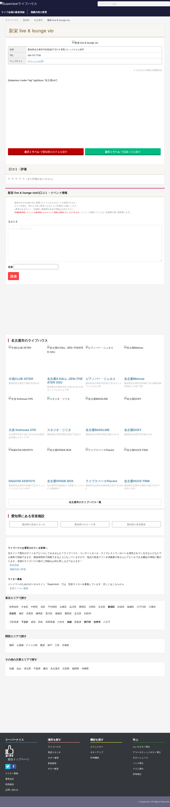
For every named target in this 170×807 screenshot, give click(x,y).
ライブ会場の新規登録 (13, 12)
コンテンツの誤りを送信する (149, 69)
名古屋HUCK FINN (137, 481)
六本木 (60, 621)
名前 (10, 267)
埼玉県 (27, 668)
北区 (43, 606)
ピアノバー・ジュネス (101, 379)
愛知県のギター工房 (85, 524)
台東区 (63, 606)
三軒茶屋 (14, 621)
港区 (21, 613)
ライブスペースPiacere (101, 481)
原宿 (33, 621)
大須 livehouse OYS (22, 430)
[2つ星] (12, 178)
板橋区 (130, 606)
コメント (13, 221)
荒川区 (48, 613)
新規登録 (14, 565)
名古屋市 (38, 20)
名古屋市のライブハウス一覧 (85, 502)
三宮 (57, 645)
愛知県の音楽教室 (136, 524)
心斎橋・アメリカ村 (27, 645)
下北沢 (24, 621)
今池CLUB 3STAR (21, 379)
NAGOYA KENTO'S (22, 481)
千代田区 (52, 606)
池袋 (69, 621)
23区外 (87, 613)
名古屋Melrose (134, 379)
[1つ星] (9, 178)
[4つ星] (20, 178)
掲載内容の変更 (39, 12)
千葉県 (37, 668)
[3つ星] (16, 178)
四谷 (40, 621)
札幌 (11, 668)
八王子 (106, 621)
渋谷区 (12, 613)
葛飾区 (58, 613)
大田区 (92, 606)
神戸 (49, 645)
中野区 (34, 606)
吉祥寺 (97, 621)
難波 (42, 645)
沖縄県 (85, 668)
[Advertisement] (84, 309)
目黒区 (29, 613)
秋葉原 (77, 621)
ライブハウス (11, 20)
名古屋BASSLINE (98, 430)
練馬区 (39, 613)
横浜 (45, 668)
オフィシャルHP (36, 61)
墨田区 (82, 606)
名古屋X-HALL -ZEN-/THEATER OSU (65, 380)
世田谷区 (14, 606)
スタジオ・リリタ (59, 430)
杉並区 (121, 606)
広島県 (65, 668)
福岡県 (75, 668)
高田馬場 (50, 621)
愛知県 (26, 20)
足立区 (77, 613)
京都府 (65, 645)
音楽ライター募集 (19, 588)
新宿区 (111, 606)
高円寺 (87, 621)
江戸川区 (141, 606)
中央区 (24, 606)
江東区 (152, 606)
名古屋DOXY (132, 430)
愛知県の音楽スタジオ (33, 524)
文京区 (101, 606)
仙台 (19, 668)
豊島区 (68, 613)
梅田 (11, 645)
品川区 (72, 606)
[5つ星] (23, 178)
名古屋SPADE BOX (60, 481)
